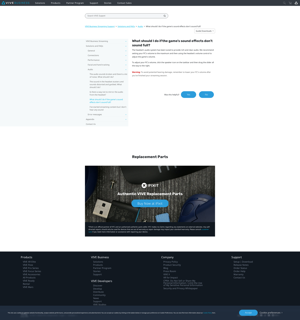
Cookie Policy (207, 313)
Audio (140, 26)
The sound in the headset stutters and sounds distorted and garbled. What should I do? (107, 84)
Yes (188, 94)
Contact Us (91, 124)
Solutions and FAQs (126, 26)
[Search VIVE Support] (163, 15)
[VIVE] (15, 3)
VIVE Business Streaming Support (100, 26)
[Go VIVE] (296, 3)
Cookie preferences (270, 312)
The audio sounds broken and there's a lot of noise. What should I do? (108, 75)
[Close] (284, 3)
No (206, 94)
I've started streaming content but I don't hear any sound (108, 108)
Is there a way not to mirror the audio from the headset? (106, 93)
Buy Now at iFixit (150, 203)
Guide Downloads (204, 31)
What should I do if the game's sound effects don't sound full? (106, 101)
